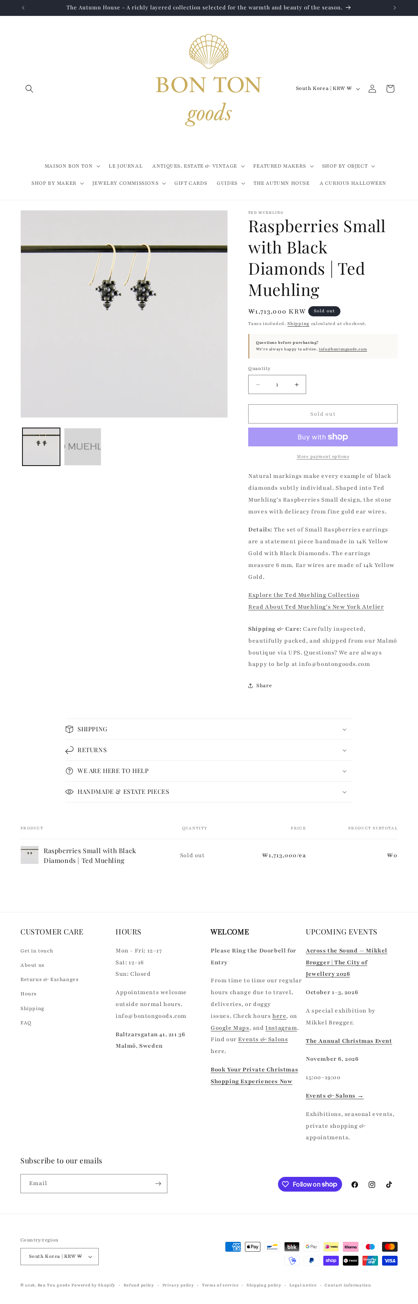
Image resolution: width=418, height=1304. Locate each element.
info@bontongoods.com (343, 349)
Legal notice (302, 1285)
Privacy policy (178, 1285)
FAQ (25, 1022)
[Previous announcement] (23, 8)
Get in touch (36, 951)
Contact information (348, 1285)
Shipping (298, 323)
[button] (29, 89)
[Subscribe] (158, 1183)
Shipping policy (264, 1285)
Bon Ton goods (54, 1285)
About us (32, 965)
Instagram (281, 1028)
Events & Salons (263, 1039)
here (279, 1016)
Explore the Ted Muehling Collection (303, 595)
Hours (28, 993)
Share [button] (264, 685)
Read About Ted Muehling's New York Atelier (316, 607)
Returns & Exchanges (49, 979)
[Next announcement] (395, 8)
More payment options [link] (323, 456)
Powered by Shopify (93, 1285)
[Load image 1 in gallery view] (41, 447)
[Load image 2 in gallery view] (83, 447)
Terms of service (220, 1285)
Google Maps (230, 1028)
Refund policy (139, 1285)
